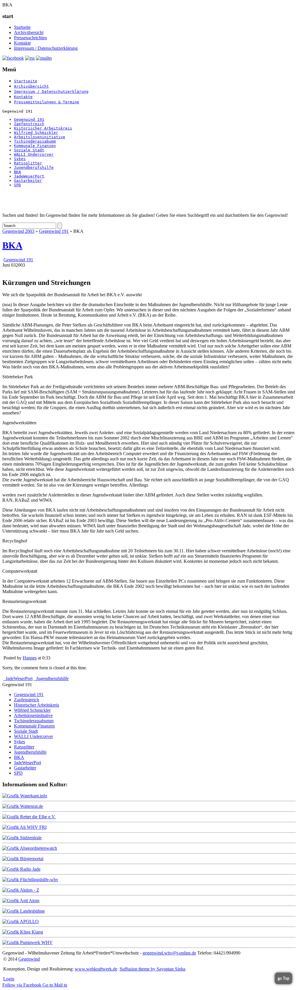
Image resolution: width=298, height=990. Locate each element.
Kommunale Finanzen (35, 145)
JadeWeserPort (29, 176)
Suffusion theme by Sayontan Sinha (152, 968)
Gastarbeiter (28, 180)
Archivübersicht (28, 32)
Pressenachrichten (30, 37)
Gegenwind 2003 (18, 231)
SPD (17, 185)
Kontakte (22, 42)
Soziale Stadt (29, 150)
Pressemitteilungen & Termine (46, 102)
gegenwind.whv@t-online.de (169, 952)
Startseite (22, 27)
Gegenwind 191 (29, 119)
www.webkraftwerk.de (96, 968)
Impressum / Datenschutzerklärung (46, 48)
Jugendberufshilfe (34, 167)
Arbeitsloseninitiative (39, 137)
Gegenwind (29, 959)
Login (8, 978)
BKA (17, 172)
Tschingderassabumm (35, 141)
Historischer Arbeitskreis (43, 128)
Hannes (30, 657)
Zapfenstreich (29, 124)
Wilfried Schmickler (36, 132)
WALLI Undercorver (34, 154)
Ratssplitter (28, 163)
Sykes (20, 159)
